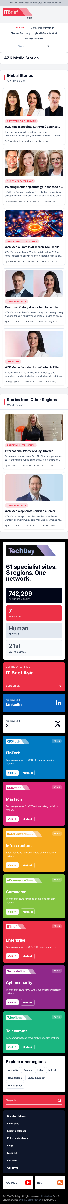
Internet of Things (34, 38)
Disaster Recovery (20, 33)
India (40, 1070)
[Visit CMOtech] (24, 787)
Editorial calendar (16, 1130)
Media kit (28, 772)
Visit (10, 772)
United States (15, 1085)
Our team (12, 1160)
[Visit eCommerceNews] (24, 880)
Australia (13, 1070)
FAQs (10, 1145)
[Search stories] (59, 1100)
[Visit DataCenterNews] (24, 834)
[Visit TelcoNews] (24, 1017)
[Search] (48, 46)
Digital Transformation (42, 27)
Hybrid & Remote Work (45, 33)
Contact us (13, 1123)
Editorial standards (17, 1138)
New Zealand (15, 1077)
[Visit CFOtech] (24, 741)
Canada (27, 1070)
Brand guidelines (16, 1116)
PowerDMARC (49, 1199)
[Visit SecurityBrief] (24, 971)
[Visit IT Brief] (24, 926)
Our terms (12, 1167)
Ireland (52, 1070)
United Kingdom (36, 1077)
